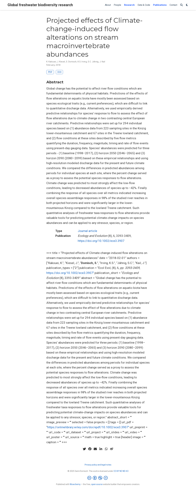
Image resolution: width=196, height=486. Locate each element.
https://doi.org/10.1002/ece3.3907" (70, 273)
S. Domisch (71, 61)
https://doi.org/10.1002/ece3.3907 (101, 241)
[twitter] (84, 449)
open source (97, 484)
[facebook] (90, 449)
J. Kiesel (61, 61)
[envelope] (95, 449)
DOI (59, 72)
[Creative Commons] (98, 478)
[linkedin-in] (101, 449)
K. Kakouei (51, 61)
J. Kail (102, 61)
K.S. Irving (82, 61)
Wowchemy (75, 484)
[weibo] (111, 449)
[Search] (181, 5)
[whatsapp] (106, 449)
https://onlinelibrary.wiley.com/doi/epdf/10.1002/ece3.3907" (88, 427)
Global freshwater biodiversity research (40, 5)
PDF (50, 72)
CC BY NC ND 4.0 (121, 471)
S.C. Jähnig (93, 61)
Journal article (87, 231)
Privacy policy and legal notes (98, 465)
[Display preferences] (187, 5)
